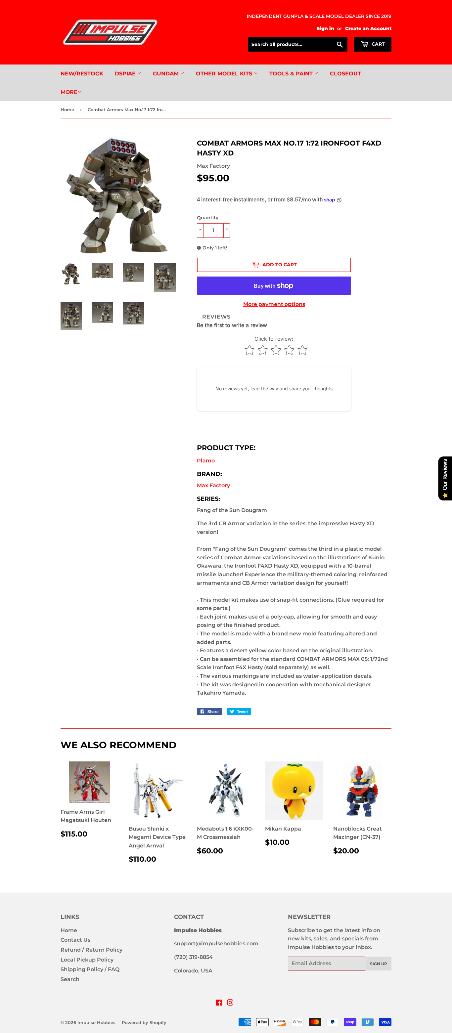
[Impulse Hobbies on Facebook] (218, 1003)
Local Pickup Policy (87, 960)
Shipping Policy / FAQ (90, 969)
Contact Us (75, 940)
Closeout (345, 73)
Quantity (207, 218)
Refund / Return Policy (91, 950)
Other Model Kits (225, 73)
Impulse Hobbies (96, 1022)
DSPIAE (126, 73)
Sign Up (378, 963)
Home (67, 109)
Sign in (325, 28)
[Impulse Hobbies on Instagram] (230, 1003)
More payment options (274, 304)
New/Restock (82, 73)
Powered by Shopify (144, 1022)
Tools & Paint (291, 73)
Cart (377, 44)
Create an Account (368, 28)
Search (70, 979)
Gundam (166, 73)
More (69, 92)
